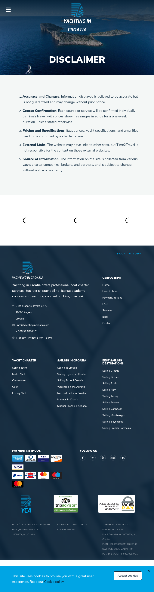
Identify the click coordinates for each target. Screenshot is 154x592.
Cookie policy (54, 581)
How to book (110, 291)
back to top (128, 253)
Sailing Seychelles (112, 421)
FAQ (105, 304)
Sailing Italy (109, 390)
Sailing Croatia (110, 371)
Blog (105, 317)
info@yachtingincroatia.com (33, 325)
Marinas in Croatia (67, 399)
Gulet (15, 387)
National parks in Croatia (71, 393)
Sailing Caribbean (112, 409)
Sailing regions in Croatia (71, 374)
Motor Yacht (19, 374)
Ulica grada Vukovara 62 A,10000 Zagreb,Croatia (31, 312)
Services (107, 310)
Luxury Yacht (19, 393)
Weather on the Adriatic (71, 387)
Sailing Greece (110, 377)
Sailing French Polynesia (116, 428)
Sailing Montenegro (113, 415)
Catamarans (19, 380)
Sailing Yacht (19, 368)
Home (105, 285)
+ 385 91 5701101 (27, 331)
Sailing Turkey (110, 396)
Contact (107, 323)
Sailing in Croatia (67, 368)
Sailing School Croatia (70, 380)
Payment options (112, 297)
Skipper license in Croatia (72, 406)
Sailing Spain (109, 383)
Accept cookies (128, 576)
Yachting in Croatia (77, 25)
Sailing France (110, 402)
